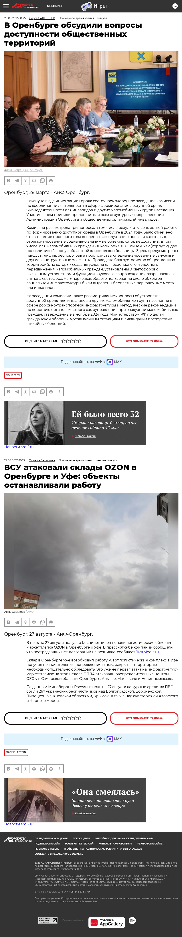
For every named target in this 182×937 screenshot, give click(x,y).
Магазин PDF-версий (79, 843)
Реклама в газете (47, 848)
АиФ (30, 611)
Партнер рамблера (72, 920)
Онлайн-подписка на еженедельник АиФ (124, 838)
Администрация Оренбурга (23, 170)
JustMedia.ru (147, 652)
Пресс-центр (81, 838)
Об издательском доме (51, 838)
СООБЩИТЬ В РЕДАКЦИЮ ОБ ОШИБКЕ (59, 853)
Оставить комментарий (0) (144, 341)
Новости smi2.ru (19, 447)
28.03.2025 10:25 (15, 18)
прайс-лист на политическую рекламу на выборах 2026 (103, 848)
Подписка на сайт (47, 843)
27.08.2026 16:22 (14, 460)
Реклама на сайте (149, 843)
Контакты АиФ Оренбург (115, 843)
